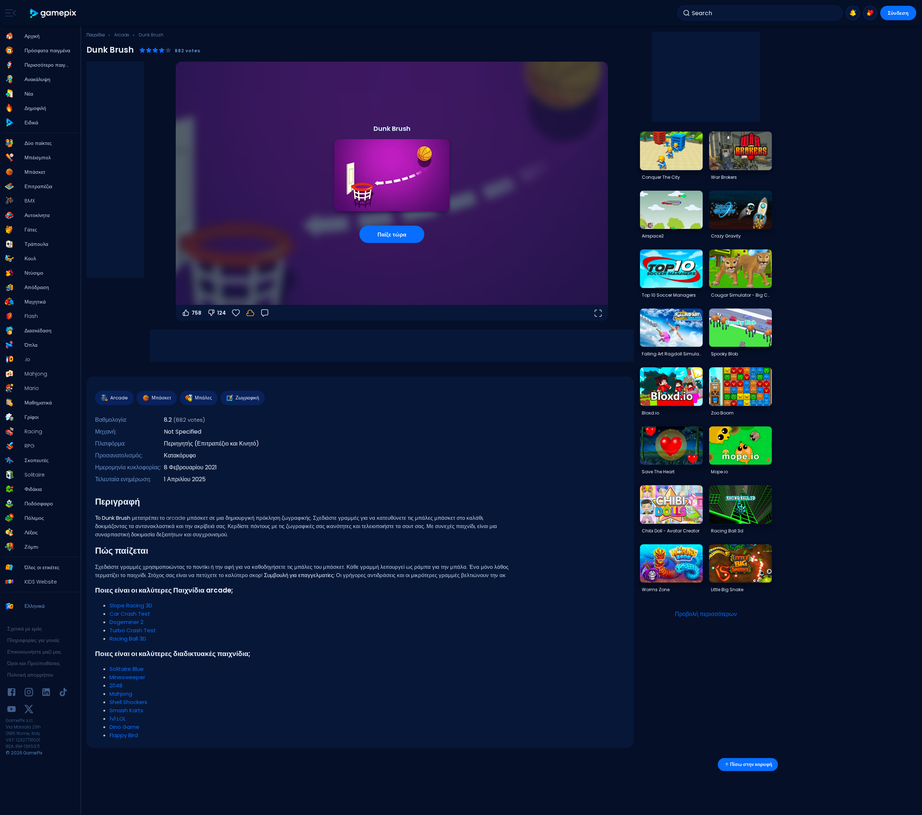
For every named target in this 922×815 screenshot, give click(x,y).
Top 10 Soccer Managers (669, 295)
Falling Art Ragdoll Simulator (672, 354)
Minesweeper (127, 677)
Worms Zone (656, 589)
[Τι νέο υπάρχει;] (853, 13)
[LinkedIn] (46, 693)
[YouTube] (11, 710)
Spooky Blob (724, 354)
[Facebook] (11, 693)
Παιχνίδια (95, 35)
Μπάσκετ (161, 397)
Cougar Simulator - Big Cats (741, 295)
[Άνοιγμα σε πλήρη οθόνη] (598, 313)
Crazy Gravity (726, 236)
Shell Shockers (128, 702)
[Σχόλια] (264, 313)
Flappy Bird (123, 735)
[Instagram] (29, 693)
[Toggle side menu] (9, 13)
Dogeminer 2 (126, 622)
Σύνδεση (898, 13)
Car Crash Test (129, 613)
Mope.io (719, 472)
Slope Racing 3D (130, 605)
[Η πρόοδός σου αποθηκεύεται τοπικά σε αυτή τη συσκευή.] (250, 313)
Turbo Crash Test (132, 630)
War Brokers (724, 177)
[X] (29, 710)
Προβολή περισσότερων (706, 614)
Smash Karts (126, 710)
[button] (38, 36)
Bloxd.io (650, 413)
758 (196, 312)
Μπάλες (203, 397)
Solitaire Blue (126, 669)
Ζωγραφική (247, 397)
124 (221, 312)
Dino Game (124, 727)
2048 (115, 685)
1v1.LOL (117, 718)
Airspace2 (653, 236)
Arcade (121, 35)
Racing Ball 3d (727, 531)
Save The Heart (658, 472)
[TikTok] (63, 693)
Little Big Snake (727, 589)
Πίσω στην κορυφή (751, 764)
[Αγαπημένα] (870, 13)
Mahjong (120, 693)
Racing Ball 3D (127, 638)
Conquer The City (661, 177)
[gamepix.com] (53, 13)
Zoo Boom (722, 413)
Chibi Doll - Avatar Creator (670, 531)
